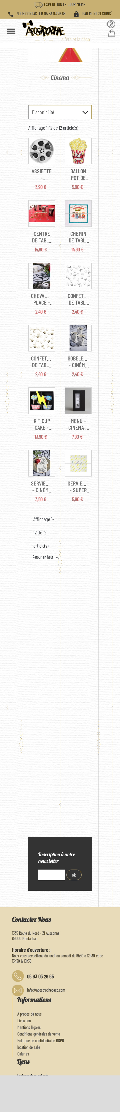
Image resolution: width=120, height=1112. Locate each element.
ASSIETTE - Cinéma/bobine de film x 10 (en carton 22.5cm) (41, 174)
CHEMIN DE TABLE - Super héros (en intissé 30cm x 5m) (78, 236)
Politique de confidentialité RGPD (40, 1040)
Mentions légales (29, 1027)
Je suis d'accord (99, 1103)
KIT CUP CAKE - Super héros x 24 (42, 424)
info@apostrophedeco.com (46, 990)
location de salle (28, 1047)
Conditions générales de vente (38, 1034)
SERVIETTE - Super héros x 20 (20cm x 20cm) (78, 486)
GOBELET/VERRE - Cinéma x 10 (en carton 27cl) (78, 361)
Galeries (23, 1053)
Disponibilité (43, 112)
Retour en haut (46, 557)
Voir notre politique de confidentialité (71, 1095)
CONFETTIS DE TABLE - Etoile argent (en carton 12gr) (78, 299)
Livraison (24, 1020)
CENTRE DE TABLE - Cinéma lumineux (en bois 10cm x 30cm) (41, 236)
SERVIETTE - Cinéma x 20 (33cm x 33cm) (41, 486)
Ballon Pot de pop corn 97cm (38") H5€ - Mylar (78, 174)
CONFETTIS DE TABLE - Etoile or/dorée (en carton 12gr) (41, 361)
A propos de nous (29, 1014)
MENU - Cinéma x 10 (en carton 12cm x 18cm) (78, 424)
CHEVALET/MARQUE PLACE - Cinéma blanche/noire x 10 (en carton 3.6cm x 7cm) (41, 299)
